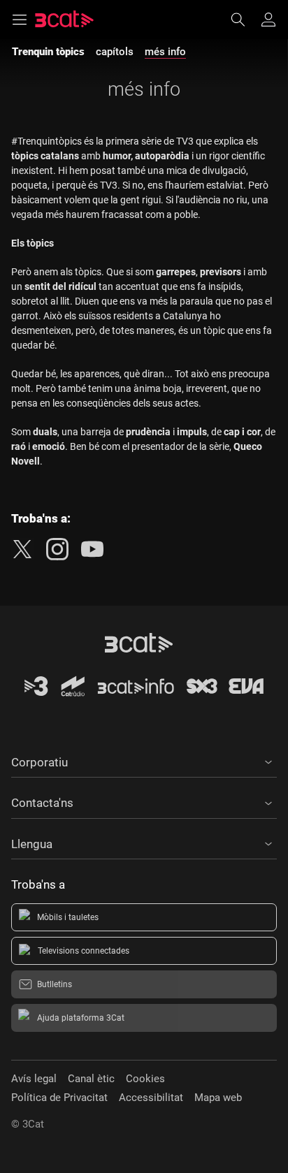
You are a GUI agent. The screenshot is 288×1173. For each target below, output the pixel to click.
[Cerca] (244, 19)
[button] (144, 760)
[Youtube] (92, 549)
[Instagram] (57, 549)
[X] (22, 549)
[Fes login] (268, 19)
